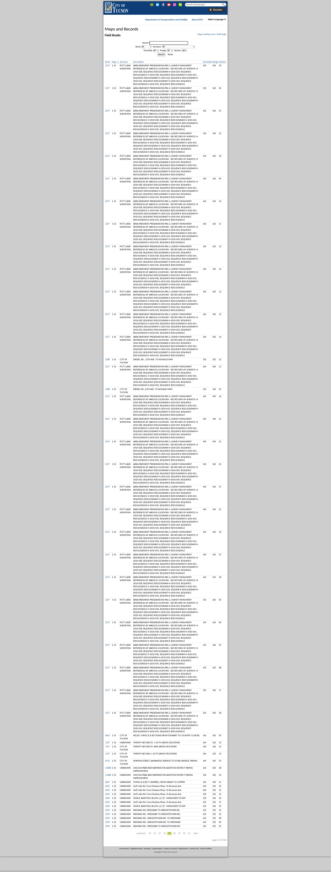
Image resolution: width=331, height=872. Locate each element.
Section (177, 50)
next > (196, 833)
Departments (157, 849)
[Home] (116, 7)
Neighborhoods (137, 849)
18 (174, 833)
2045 (107, 786)
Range (163, 50)
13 (150, 833)
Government (124, 849)
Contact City (194, 849)
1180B (108, 768)
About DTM (197, 20)
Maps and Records (121, 29)
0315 (107, 761)
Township (147, 50)
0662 (107, 736)
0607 (107, 782)
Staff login (221, 34)
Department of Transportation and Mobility (166, 20)
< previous (140, 833)
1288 (107, 360)
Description (138, 62)
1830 (107, 798)
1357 (107, 743)
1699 (107, 810)
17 (169, 833)
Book (138, 47)
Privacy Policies (206, 849)
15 (159, 833)
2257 (107, 66)
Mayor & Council (170, 849)
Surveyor (157, 47)
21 (189, 833)
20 (184, 833)
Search (145, 43)
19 (179, 833)
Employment (183, 849)
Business (147, 849)
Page (114, 62)
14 (154, 833)
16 (164, 833)
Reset (170, 54)
